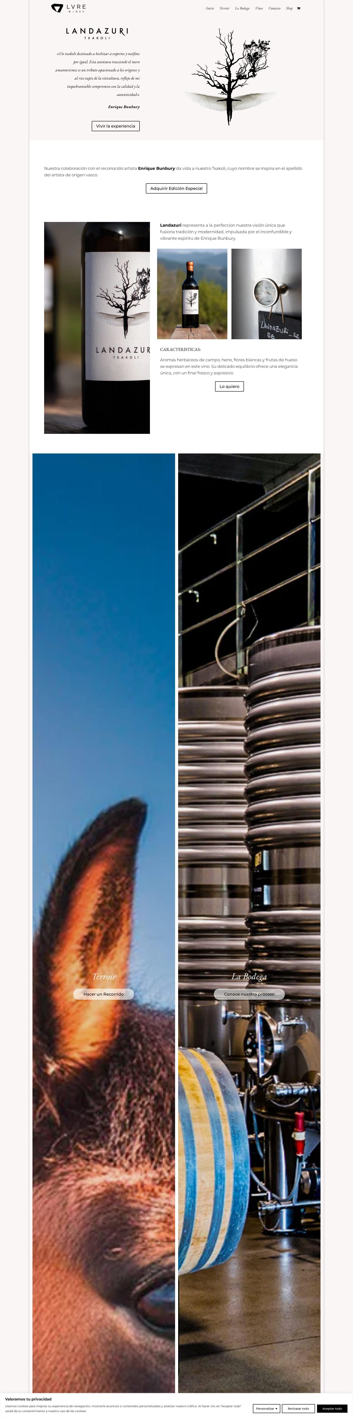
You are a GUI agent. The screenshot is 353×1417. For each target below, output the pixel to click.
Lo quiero (229, 386)
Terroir (224, 8)
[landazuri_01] (192, 337)
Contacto (274, 8)
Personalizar (265, 1408)
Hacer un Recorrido (104, 994)
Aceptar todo (332, 1408)
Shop (289, 8)
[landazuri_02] (266, 337)
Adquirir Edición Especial (176, 188)
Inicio (210, 8)
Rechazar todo (298, 1408)
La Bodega (242, 8)
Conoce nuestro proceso (249, 994)
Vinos (259, 8)
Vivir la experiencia (115, 126)
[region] (176, 1405)
